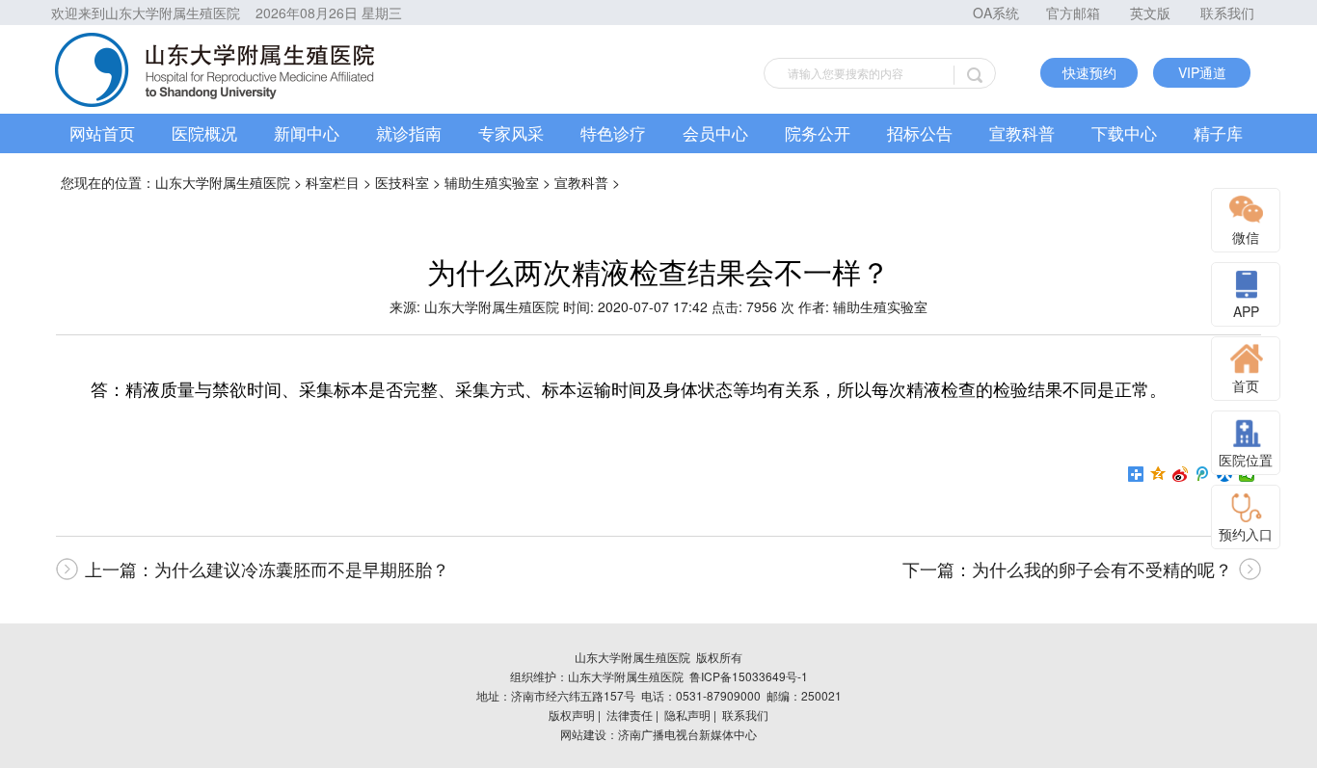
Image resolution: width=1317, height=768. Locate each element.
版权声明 (572, 714)
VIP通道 (1202, 72)
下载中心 (1124, 132)
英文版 (1150, 12)
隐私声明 (687, 714)
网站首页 (102, 132)
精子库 (1218, 132)
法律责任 (629, 714)
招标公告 (920, 132)
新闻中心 (306, 132)
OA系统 (996, 12)
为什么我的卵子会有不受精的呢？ (1102, 568)
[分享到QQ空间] (1158, 474)
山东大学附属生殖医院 (222, 182)
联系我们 (1227, 12)
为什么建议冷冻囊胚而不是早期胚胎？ (301, 568)
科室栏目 (333, 182)
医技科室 (402, 182)
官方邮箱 (1073, 12)
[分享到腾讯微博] (1203, 474)
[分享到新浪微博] (1180, 474)
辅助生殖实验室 (491, 182)
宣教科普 (1022, 132)
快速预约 (1089, 72)
